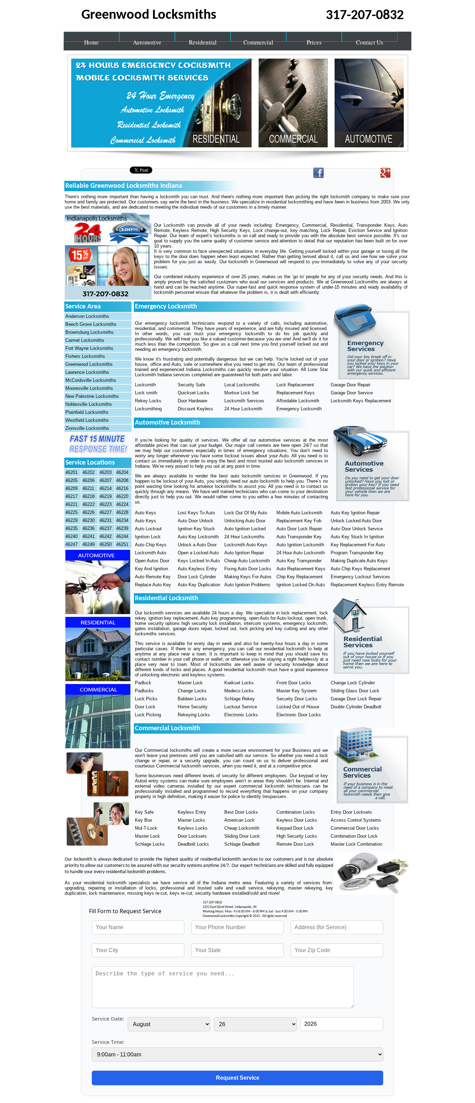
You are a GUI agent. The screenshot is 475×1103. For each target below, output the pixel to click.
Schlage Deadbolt (242, 844)
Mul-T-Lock (146, 828)
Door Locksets (192, 836)
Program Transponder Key (357, 552)
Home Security (193, 706)
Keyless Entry (192, 812)
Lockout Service (240, 706)
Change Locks (192, 690)
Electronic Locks (241, 714)
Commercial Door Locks (355, 828)
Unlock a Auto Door (197, 544)
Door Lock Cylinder (197, 576)
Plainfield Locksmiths (86, 412)
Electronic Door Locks (298, 714)
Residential (203, 40)
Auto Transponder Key (299, 536)
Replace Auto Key (153, 584)
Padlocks (144, 690)
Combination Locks (295, 812)
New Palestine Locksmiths (92, 396)
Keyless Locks (193, 828)
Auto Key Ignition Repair (355, 512)
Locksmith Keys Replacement (361, 400)
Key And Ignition (151, 568)
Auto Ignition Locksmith (300, 544)
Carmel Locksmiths (84, 340)
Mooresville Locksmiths (89, 388)
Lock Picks (146, 698)
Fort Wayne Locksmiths (89, 348)
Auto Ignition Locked (245, 528)
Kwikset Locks (239, 682)
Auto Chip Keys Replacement (360, 568)
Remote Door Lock (295, 844)
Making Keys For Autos (248, 576)
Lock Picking (148, 714)
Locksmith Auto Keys (245, 544)
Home (91, 40)
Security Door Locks (296, 698)
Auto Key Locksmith (198, 536)
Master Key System (296, 690)
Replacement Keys (295, 392)
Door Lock (145, 706)
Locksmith (145, 384)
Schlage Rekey (239, 698)
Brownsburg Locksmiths (89, 332)
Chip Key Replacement (299, 576)
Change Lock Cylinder (353, 682)
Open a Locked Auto (198, 552)
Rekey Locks (148, 400)
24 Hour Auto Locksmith (300, 552)
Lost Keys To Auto (196, 512)
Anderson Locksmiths (87, 316)
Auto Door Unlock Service (357, 528)
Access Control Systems (356, 820)
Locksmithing (148, 408)
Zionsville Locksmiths (87, 428)
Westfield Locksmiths (87, 420)
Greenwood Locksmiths (89, 364)
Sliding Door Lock (242, 836)
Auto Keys (145, 512)
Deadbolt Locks (193, 844)
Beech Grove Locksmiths (90, 324)
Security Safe (191, 384)
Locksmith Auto (150, 552)
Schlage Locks (150, 844)
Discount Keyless (195, 408)
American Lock (239, 820)
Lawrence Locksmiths (87, 372)
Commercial (258, 40)
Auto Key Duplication (199, 584)
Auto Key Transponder (299, 560)
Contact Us (369, 40)
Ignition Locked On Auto (300, 584)
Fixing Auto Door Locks (247, 568)
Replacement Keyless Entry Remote (367, 584)
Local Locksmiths (242, 384)
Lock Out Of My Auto (245, 512)
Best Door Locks (241, 812)
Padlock (143, 682)
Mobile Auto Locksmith (299, 512)
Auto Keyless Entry (197, 568)
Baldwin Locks (192, 698)
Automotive (147, 40)
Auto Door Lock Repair (299, 528)
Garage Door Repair (350, 384)
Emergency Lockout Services (360, 576)
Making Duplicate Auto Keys (359, 560)
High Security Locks (296, 836)
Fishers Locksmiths (85, 356)
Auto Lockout (148, 528)
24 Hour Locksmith (243, 408)
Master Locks (191, 820)
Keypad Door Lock (295, 828)
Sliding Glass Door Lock (355, 690)
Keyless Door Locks (296, 820)
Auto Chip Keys (151, 544)
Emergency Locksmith (299, 408)
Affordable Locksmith (297, 400)
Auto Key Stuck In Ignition (357, 536)
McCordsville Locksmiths (90, 380)
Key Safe (144, 812)
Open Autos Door (152, 560)
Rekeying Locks (194, 714)
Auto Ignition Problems (247, 584)
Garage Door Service (352, 392)
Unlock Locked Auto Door (356, 520)
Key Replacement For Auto (358, 544)
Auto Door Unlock (195, 520)
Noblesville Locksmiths (88, 404)
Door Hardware (192, 400)
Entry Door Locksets (351, 812)
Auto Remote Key (153, 576)
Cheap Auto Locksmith (247, 560)
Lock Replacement (295, 384)
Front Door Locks (293, 682)
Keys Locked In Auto (199, 560)
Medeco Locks (239, 690)
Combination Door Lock (354, 836)
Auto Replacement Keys (300, 568)
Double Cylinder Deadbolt (356, 706)
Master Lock (190, 682)
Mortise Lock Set (241, 392)
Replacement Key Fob (298, 520)
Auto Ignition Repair (244, 552)
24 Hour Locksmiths (244, 536)
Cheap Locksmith (241, 828)
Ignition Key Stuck (196, 528)
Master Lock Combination (356, 844)
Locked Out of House (297, 706)
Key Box (143, 820)
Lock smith (146, 392)
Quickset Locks (193, 392)
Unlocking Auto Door (244, 520)
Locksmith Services (244, 400)
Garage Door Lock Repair (356, 698)
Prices (314, 40)
